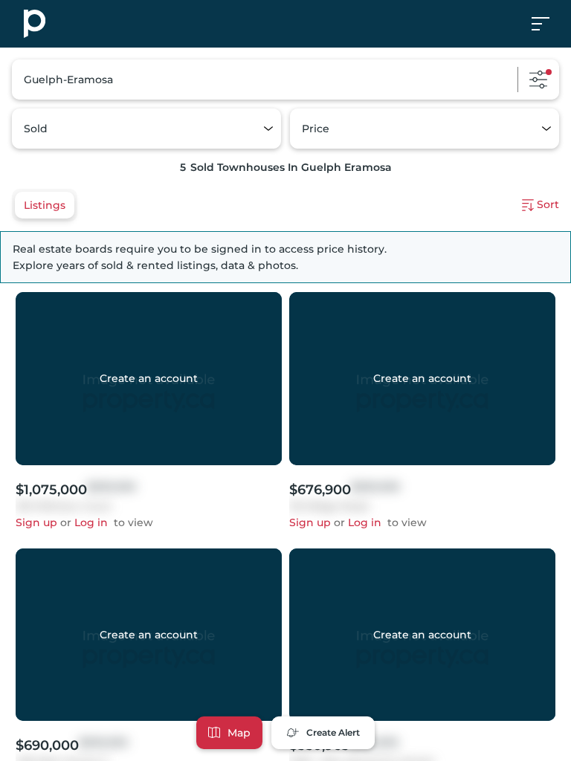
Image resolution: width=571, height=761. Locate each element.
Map (239, 732)
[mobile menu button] (548, 24)
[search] (285, 79)
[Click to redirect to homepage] (34, 24)
